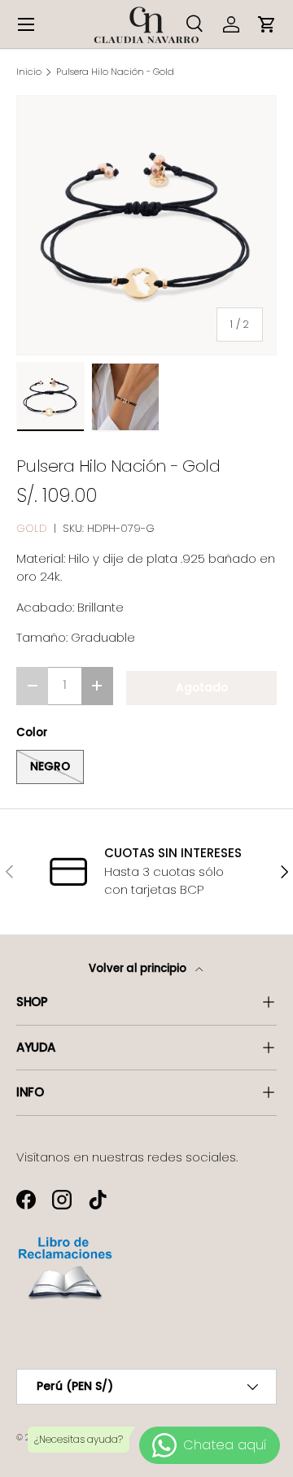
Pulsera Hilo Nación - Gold (115, 72)
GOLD (31, 528)
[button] (267, 24)
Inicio (29, 72)
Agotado (202, 687)
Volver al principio (139, 968)
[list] (146, 225)
